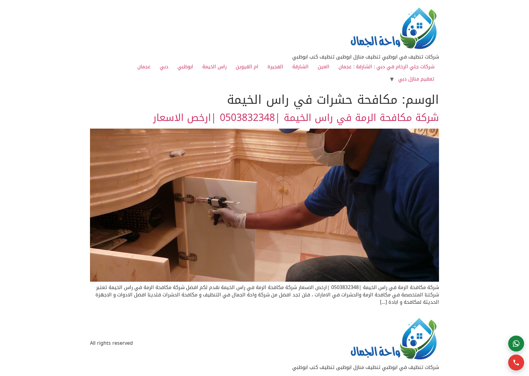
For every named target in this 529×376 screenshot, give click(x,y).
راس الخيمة (214, 66)
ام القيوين (247, 66)
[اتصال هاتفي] (516, 362)
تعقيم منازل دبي (416, 79)
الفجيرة (275, 66)
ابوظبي (185, 66)
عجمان (144, 66)
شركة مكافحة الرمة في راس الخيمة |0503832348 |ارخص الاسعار (296, 117)
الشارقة (300, 66)
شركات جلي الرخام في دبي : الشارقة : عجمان (386, 66)
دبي (164, 66)
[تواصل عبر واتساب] (516, 344)
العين (323, 66)
